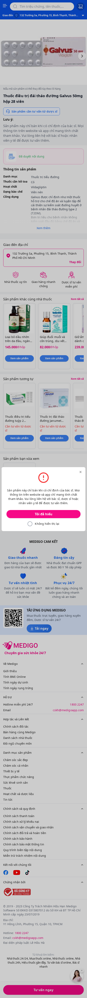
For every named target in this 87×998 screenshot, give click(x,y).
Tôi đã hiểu (43, 514)
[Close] (80, 472)
